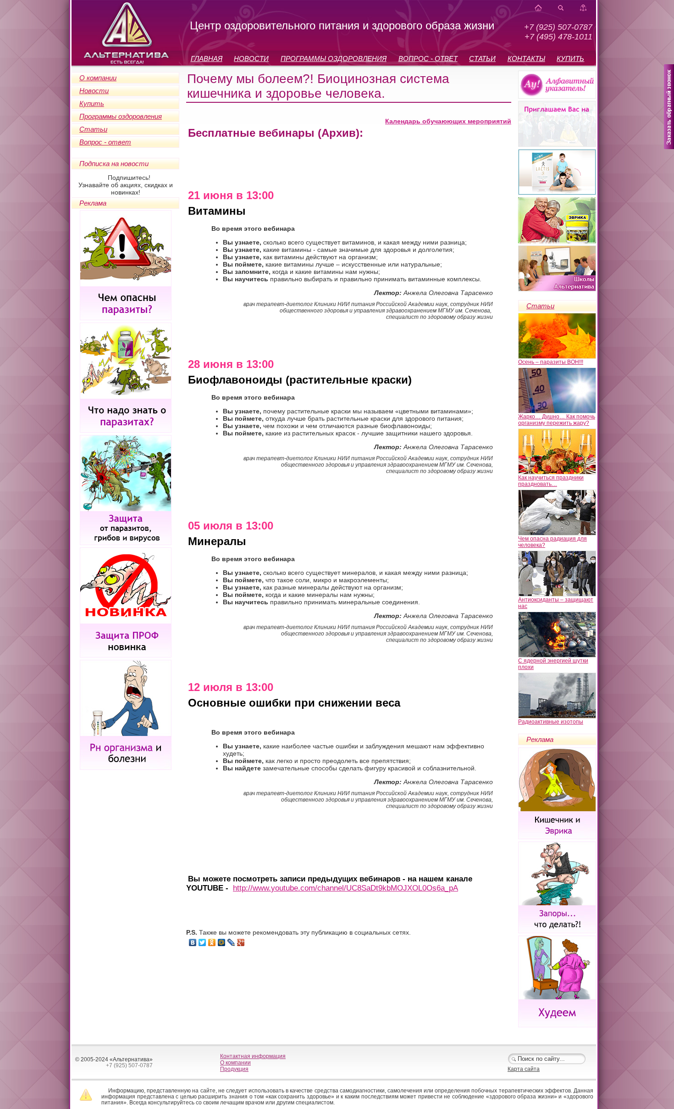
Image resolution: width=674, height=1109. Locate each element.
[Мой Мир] (222, 942)
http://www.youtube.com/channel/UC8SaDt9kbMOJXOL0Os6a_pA (345, 888)
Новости (94, 91)
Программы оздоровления (120, 116)
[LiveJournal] (231, 942)
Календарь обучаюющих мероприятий (448, 121)
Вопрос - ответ (105, 142)
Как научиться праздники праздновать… (551, 480)
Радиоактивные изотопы (550, 722)
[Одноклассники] (212, 942)
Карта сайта (524, 1069)
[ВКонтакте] (193, 942)
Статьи (93, 129)
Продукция (234, 1069)
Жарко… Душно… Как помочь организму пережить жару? (556, 419)
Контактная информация (253, 1056)
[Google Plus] (241, 942)
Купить (91, 103)
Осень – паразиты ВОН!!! (550, 362)
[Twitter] (202, 942)
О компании (97, 78)
